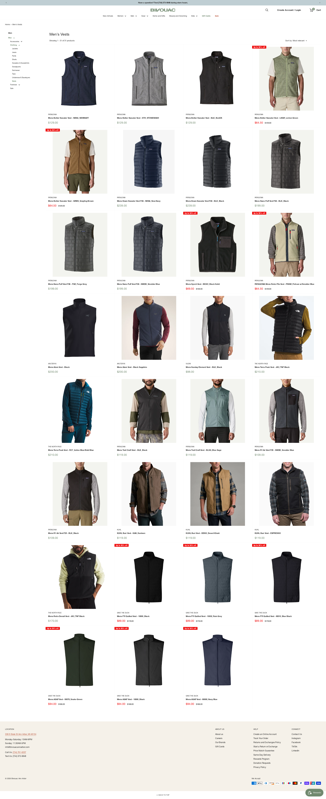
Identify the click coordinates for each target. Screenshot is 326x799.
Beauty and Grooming (178, 16)
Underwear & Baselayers (21, 77)
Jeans (14, 52)
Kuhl (119, 530)
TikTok (294, 746)
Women (120, 16)
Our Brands (220, 742)
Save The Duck (123, 613)
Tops (14, 74)
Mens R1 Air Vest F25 (274, 450)
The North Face (261, 364)
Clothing (13, 45)
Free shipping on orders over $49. (163, 2)
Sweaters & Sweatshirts (20, 63)
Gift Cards (206, 16)
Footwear (13, 85)
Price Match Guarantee (263, 750)
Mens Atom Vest (59, 367)
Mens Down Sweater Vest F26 (138, 201)
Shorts (14, 59)
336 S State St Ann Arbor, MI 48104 (20, 734)
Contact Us (297, 734)
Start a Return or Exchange (265, 746)
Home (7, 24)
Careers (218, 738)
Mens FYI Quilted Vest (133, 616)
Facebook (296, 742)
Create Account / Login (289, 10)
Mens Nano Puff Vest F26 (272, 201)
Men (132, 16)
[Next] (320, 3)
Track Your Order (260, 738)
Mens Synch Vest (203, 284)
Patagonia (52, 114)
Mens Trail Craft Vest (132, 450)
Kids (193, 16)
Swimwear (16, 70)
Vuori (188, 364)
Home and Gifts (159, 16)
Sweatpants (16, 67)
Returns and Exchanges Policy (267, 742)
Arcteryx (52, 364)
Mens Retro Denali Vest (66, 616)
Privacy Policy (259, 767)
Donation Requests (261, 763)
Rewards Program (261, 759)
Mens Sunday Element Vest (204, 367)
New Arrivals (108, 16)
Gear (143, 16)
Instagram (296, 738)
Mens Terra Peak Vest (272, 367)
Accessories (15, 41)
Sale (217, 16)
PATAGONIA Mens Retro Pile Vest (284, 284)
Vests (14, 81)
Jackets (15, 49)
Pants (14, 56)
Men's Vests (17, 24)
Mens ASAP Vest (65, 699)
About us (219, 734)
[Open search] (267, 10)
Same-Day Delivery (262, 755)
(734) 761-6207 (19, 752)
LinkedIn (295, 750)
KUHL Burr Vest (131, 533)
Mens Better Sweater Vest (68, 118)
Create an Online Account (265, 734)
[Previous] (6, 3)
